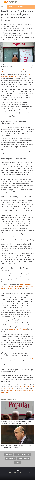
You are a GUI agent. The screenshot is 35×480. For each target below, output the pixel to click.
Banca (17, 463)
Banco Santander (24, 458)
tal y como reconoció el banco (17, 329)
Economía (9, 454)
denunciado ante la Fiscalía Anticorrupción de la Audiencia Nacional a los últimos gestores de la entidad (17, 286)
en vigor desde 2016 (27, 359)
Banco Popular (10, 458)
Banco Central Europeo (22, 454)
